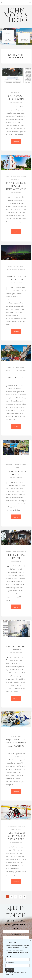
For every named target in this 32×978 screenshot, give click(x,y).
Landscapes (24, 36)
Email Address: (16, 935)
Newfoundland (15, 269)
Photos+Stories (21, 89)
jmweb (20, 102)
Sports (8, 36)
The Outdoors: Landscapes (24, 40)
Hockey (19, 732)
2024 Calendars (16, 377)
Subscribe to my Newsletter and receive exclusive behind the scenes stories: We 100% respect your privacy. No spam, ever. (16, 935)
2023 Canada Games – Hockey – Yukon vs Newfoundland (16, 836)
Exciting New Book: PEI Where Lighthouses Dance (16, 186)
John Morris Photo (16, 15)
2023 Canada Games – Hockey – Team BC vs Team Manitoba (16, 742)
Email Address (9, 963)
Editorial (15, 89)
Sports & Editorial (8, 40)
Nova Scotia (22, 269)
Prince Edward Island (16, 92)
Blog (15, 266)
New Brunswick (21, 367)
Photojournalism (7, 33)
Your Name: (16, 928)
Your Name (8, 956)
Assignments (9, 89)
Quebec (21, 273)
